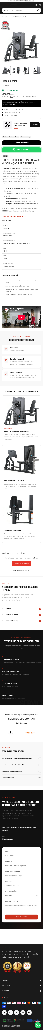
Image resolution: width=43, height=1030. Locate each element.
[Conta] (36, 5)
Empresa (8, 861)
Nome (7, 851)
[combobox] (21, 10)
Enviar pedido (21, 917)
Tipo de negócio (11, 891)
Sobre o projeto (11, 901)
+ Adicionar (35, 125)
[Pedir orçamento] (5, 25)
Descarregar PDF (9, 266)
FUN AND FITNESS (13, 1026)
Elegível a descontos (12, 16)
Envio (11, 97)
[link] (11, 733)
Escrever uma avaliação (21, 563)
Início (3, 16)
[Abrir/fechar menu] (3, 5)
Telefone (8, 881)
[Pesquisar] (38, 10)
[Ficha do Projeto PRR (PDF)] (21, 1020)
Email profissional (13, 871)
